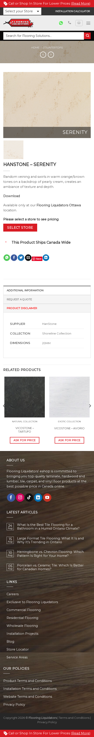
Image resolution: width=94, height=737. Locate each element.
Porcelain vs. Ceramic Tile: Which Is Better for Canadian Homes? (50, 567)
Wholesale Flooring (22, 626)
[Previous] (10, 104)
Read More (80, 3)
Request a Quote (19, 299)
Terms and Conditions (74, 717)
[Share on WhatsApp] (6, 257)
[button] (22, 11)
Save (39, 258)
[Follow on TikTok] (29, 497)
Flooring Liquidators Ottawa (59, 205)
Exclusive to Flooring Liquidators (32, 602)
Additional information (25, 290)
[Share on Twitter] (21, 257)
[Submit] (87, 35)
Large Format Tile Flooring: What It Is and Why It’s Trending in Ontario (50, 540)
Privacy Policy (14, 704)
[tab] (47, 290)
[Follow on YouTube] (47, 497)
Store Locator (18, 649)
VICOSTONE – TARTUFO (25, 429)
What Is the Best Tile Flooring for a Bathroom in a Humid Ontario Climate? (48, 526)
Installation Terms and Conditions (30, 689)
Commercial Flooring (24, 610)
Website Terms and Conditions (27, 697)
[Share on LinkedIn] (46, 257)
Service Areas (17, 657)
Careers (13, 594)
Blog (10, 642)
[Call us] (69, 23)
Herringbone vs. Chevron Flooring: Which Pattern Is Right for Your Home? (50, 553)
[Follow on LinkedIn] (38, 497)
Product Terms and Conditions (27, 681)
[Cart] (78, 23)
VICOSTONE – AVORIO (69, 428)
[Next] (83, 104)
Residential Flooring (22, 618)
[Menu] (88, 23)
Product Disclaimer (22, 308)
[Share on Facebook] (14, 257)
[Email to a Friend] (28, 257)
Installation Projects (22, 634)
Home (35, 47)
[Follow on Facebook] (11, 497)
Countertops (53, 47)
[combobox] (43, 36)
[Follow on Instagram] (20, 497)
